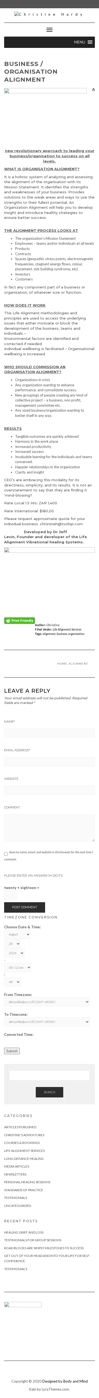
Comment (12, 807)
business (62, 633)
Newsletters (15, 1174)
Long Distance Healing (24, 1159)
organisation (76, 633)
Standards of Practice (23, 1190)
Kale (32, 1389)
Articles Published (20, 1127)
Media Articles (16, 1166)
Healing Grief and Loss (23, 1232)
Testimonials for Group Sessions (32, 1240)
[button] (79, 42)
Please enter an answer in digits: (33, 875)
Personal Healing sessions (27, 1182)
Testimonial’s (15, 1269)
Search (49, 1092)
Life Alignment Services (67, 629)
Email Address (17, 750)
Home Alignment (72, 663)
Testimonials (15, 1198)
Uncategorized (17, 1206)
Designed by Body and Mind (65, 1381)
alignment (49, 633)
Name (9, 721)
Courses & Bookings (22, 1143)
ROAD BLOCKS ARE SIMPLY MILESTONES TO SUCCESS (44, 1248)
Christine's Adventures (24, 1135)
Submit (12, 1051)
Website (11, 779)
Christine (52, 625)
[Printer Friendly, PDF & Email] (19, 620)
